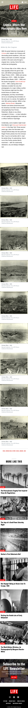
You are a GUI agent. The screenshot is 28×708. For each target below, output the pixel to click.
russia (17, 451)
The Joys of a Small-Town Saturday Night (12, 523)
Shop (25, 2)
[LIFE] (14, 7)
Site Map (5, 701)
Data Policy (8, 703)
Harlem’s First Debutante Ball (11, 554)
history (3, 487)
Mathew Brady (10, 103)
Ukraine (21, 451)
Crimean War (9, 451)
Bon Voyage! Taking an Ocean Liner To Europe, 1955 (13, 585)
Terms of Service (21, 701)
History (14, 21)
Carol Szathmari (20, 81)
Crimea (4, 53)
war (25, 451)
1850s (4, 451)
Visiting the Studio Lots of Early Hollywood (11, 616)
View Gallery (14, 33)
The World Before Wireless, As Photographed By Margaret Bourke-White (12, 649)
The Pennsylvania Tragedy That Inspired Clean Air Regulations (14, 492)
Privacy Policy (12, 701)
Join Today (14, 677)
